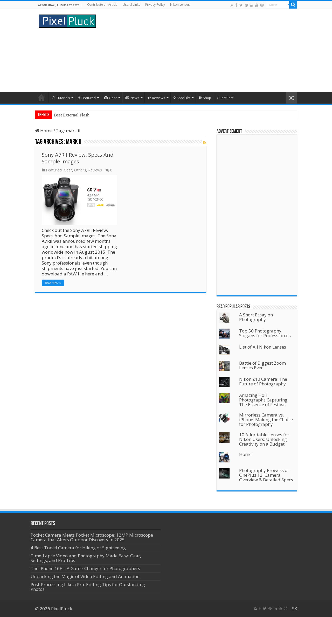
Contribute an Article (102, 4)
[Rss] (232, 5)
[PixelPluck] (67, 20)
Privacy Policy (155, 4)
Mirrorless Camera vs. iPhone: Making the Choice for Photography (266, 419)
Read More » (53, 283)
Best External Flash (71, 115)
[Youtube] (257, 5)
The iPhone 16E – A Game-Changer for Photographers (86, 568)
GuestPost (225, 97)
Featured (88, 97)
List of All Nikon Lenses (262, 347)
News (134, 97)
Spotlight (183, 97)
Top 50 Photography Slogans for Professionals (265, 333)
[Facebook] (236, 5)
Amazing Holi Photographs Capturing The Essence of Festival (263, 399)
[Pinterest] (246, 5)
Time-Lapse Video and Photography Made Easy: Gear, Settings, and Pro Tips (86, 558)
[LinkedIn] (252, 5)
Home (42, 97)
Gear (113, 97)
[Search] (293, 5)
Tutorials (63, 97)
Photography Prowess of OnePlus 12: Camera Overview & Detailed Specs (266, 475)
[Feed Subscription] (204, 142)
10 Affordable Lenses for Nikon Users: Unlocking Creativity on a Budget (264, 439)
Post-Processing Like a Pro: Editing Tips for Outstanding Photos (88, 586)
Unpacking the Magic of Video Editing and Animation (85, 576)
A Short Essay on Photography (256, 317)
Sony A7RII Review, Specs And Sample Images (77, 158)
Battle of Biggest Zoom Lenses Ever (262, 365)
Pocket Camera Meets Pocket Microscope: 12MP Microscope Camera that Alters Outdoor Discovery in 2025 (92, 537)
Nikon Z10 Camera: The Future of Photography (263, 381)
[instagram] (262, 5)
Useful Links (131, 4)
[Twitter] (241, 5)
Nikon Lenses (180, 4)
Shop (207, 97)
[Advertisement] (198, 50)
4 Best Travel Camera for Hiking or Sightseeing (78, 548)
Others (80, 170)
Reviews (158, 97)
